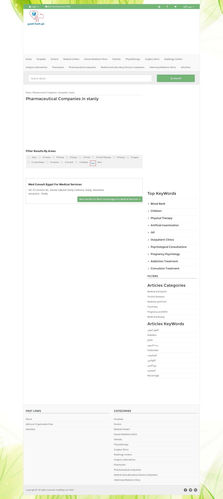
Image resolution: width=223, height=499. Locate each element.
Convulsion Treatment (165, 268)
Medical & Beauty (156, 316)
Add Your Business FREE (59, 6)
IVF (153, 232)
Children (156, 210)
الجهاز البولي (153, 329)
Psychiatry (152, 306)
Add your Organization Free (39, 424)
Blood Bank (158, 203)
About (29, 419)
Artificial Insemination (165, 225)
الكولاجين (151, 360)
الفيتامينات (152, 355)
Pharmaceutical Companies (45, 92)
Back (93, 163)
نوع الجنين (152, 365)
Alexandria (33, 193)
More (99, 162)
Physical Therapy (161, 218)
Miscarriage (153, 375)
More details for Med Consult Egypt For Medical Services (108, 199)
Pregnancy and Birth (157, 311)
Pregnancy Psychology (165, 254)
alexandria (63, 92)
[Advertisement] (130, 32)
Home (29, 59)
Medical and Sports (157, 291)
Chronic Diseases (156, 296)
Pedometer (153, 350)
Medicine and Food (156, 301)
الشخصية (151, 370)
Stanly (44, 193)
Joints (150, 340)
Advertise (185, 67)
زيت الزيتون (152, 345)
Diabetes (151, 334)
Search (177, 78)
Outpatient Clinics (162, 239)
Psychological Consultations (169, 246)
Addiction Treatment (164, 261)
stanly (72, 92)
